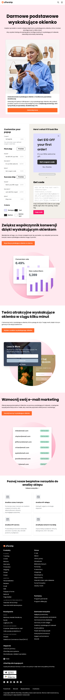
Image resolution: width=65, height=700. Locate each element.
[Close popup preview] (58, 136)
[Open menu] (61, 2)
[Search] (58, 2)
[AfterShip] (8, 2)
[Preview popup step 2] (47, 177)
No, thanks (47, 167)
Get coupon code (47, 162)
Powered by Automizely (47, 174)
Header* (6, 153)
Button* (6, 168)
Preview (21, 149)
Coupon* (6, 136)
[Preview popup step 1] (46, 177)
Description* (7, 161)
